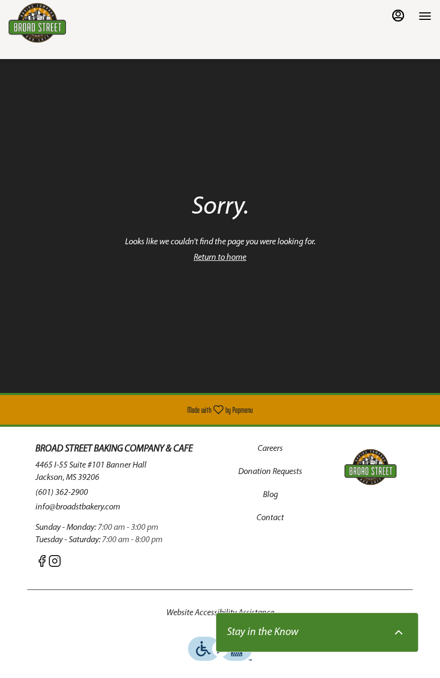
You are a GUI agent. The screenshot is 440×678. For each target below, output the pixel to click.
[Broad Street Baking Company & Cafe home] (57, 23)
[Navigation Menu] (425, 16)
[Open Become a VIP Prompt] (399, 632)
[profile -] (398, 15)
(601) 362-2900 (61, 493)
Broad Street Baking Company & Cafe (370, 467)
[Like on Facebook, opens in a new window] (41, 564)
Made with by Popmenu (130, 410)
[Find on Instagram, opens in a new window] (54, 564)
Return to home (220, 257)
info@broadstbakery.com (77, 507)
